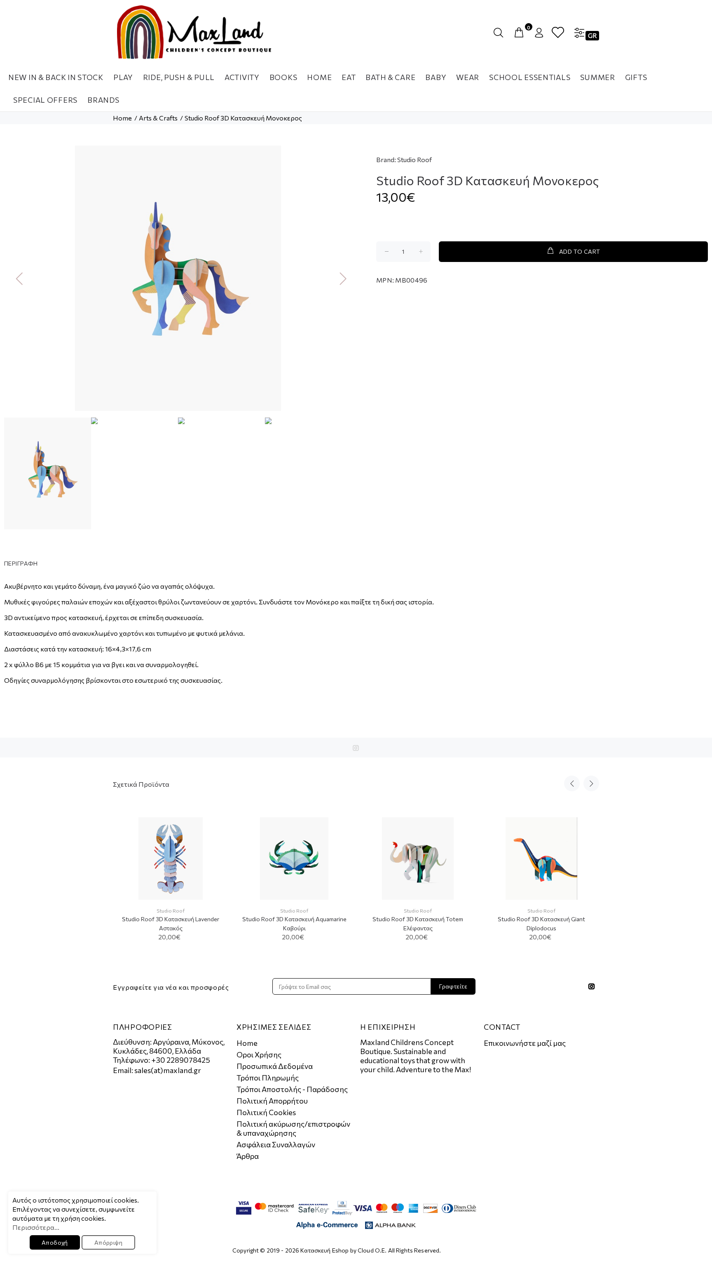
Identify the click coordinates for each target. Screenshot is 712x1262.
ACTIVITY (242, 77)
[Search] (500, 32)
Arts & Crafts (158, 118)
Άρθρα (248, 1156)
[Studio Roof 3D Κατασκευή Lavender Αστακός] (170, 858)
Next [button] (340, 278)
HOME (319, 77)
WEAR (467, 77)
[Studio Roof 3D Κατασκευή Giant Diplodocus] (541, 858)
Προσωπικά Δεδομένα (275, 1066)
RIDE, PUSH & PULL (179, 77)
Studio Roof (414, 159)
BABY (435, 77)
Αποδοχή (55, 1242)
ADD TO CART (579, 251)
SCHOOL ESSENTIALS (529, 77)
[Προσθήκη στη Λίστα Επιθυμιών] (214, 851)
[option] (178, 278)
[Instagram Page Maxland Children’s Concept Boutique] (356, 748)
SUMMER (597, 77)
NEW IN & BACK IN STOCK (55, 77)
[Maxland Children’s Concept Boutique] (194, 32)
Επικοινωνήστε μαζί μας (525, 1042)
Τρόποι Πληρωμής (268, 1077)
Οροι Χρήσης (259, 1054)
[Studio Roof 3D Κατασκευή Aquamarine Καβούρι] (294, 858)
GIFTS (636, 77)
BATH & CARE (390, 77)
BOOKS (283, 77)
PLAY (123, 77)
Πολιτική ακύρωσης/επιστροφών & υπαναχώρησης (293, 1128)
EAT (349, 77)
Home (122, 118)
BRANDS (103, 99)
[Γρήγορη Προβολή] (214, 830)
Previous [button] (16, 278)
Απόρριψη (108, 1242)
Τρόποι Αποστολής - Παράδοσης (292, 1089)
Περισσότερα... (35, 1227)
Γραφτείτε (453, 986)
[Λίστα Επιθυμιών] (557, 32)
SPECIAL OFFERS (45, 99)
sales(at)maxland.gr (167, 1070)
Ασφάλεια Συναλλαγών (276, 1144)
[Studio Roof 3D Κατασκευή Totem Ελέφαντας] (417, 858)
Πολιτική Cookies (266, 1112)
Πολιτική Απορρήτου (272, 1100)
